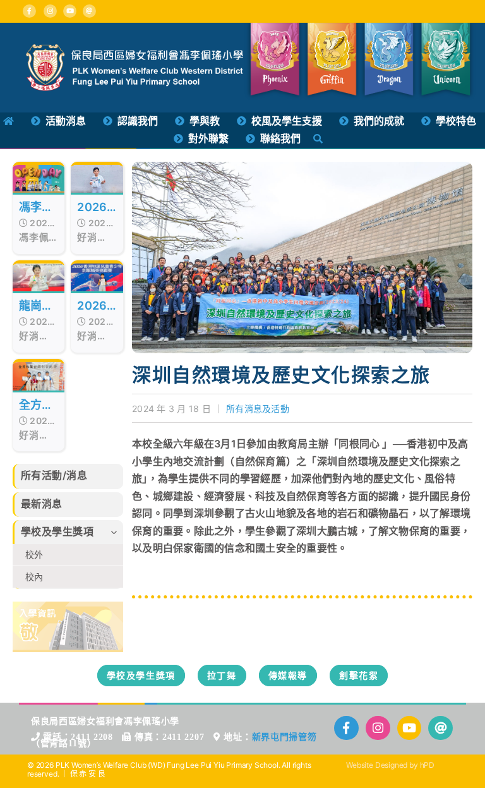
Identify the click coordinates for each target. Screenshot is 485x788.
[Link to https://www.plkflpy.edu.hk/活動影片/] (69, 11)
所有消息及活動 (257, 408)
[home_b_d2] (68, 606)
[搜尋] (318, 139)
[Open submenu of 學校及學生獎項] (117, 532)
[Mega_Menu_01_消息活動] (134, 49)
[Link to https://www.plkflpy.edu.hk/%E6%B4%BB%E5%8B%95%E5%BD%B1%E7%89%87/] (409, 728)
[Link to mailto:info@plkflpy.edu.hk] (89, 11)
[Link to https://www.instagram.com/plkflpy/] (50, 11)
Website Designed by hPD (390, 765)
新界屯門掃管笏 (284, 737)
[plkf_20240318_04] (302, 167)
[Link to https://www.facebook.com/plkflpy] (29, 11)
